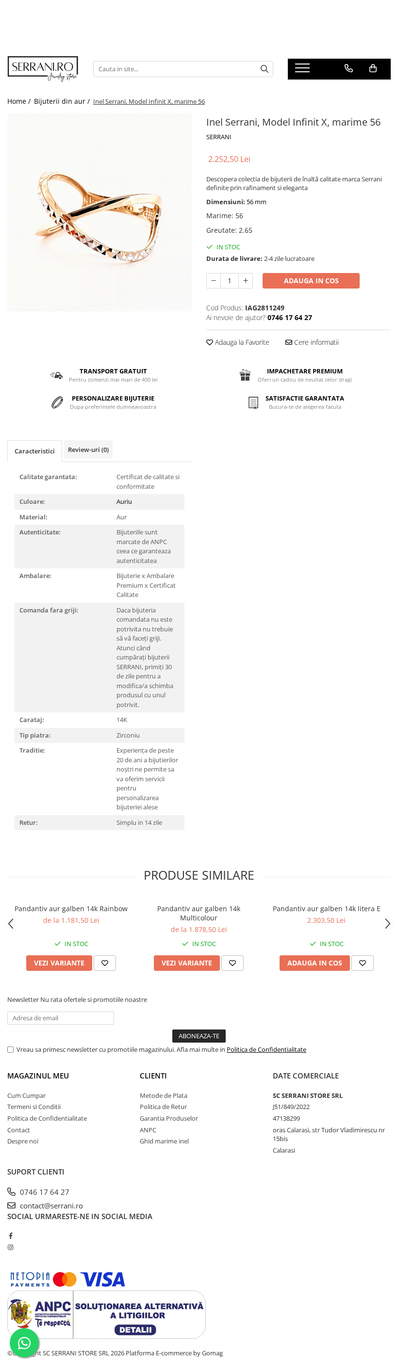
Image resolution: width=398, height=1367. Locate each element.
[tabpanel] (99, 212)
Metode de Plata (163, 1095)
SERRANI (219, 136)
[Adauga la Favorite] (105, 963)
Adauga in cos (311, 280)
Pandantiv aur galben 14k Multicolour (198, 913)
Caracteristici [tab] (35, 451)
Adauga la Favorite (241, 342)
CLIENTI (153, 1075)
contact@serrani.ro (50, 1205)
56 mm (256, 201)
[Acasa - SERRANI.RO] (43, 69)
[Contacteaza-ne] (349, 68)
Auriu (124, 501)
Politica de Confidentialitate (266, 1049)
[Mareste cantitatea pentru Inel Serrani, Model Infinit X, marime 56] (245, 281)
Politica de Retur (163, 1106)
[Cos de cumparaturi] (373, 68)
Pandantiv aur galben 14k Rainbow (71, 908)
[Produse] (303, 71)
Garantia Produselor (169, 1118)
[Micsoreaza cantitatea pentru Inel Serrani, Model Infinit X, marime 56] (213, 281)
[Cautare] (264, 69)
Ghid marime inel (164, 1141)
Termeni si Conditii (34, 1106)
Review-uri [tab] (88, 449)
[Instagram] (10, 1247)
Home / (20, 101)
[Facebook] (10, 1235)
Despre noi (22, 1141)
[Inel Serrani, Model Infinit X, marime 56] (99, 212)
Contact (18, 1130)
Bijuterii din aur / (63, 101)
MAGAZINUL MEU (38, 1075)
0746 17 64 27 (43, 1192)
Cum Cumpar (26, 1095)
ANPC (148, 1130)
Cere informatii (315, 342)
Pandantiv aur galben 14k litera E (327, 908)
